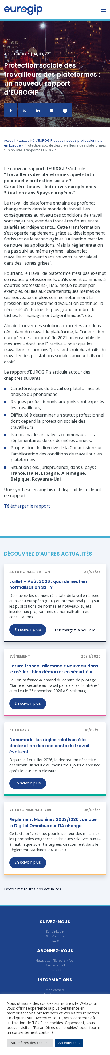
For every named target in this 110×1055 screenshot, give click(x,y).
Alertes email (55, 965)
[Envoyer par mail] (51, 110)
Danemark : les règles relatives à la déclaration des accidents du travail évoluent (49, 746)
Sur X (55, 941)
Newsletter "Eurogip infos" (55, 960)
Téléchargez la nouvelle (74, 630)
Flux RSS (55, 970)
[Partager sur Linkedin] (38, 110)
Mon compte (55, 990)
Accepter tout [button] (69, 1042)
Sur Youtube (55, 936)
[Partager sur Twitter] (24, 110)
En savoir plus (28, 629)
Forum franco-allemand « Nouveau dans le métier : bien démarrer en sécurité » (53, 669)
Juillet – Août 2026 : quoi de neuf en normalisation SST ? (48, 584)
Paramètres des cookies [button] (29, 1042)
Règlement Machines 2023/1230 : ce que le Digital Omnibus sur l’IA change (53, 822)
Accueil (9, 140)
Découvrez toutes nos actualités (32, 889)
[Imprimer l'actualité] (65, 110)
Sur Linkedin (55, 931)
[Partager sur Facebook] (10, 110)
